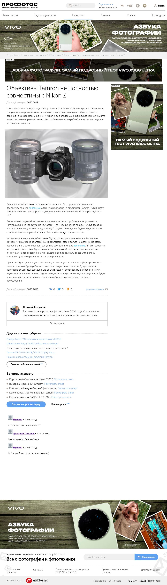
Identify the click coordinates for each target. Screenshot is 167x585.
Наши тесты (10, 15)
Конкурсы (158, 15)
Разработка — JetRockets (107, 580)
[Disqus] (57, 454)
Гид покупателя (45, 15)
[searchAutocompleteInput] (82, 5)
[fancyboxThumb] (56, 163)
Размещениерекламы (14, 571)
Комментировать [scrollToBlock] (95, 289)
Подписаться (148, 557)
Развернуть (56, 323)
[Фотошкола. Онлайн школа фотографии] (37, 580)
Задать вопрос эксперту (26, 404)
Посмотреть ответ (64, 379)
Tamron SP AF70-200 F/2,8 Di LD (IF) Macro (31, 352)
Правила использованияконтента (115, 571)
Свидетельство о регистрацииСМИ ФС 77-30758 (72, 571)
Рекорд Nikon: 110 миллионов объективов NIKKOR (34, 339)
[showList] (26, 364)
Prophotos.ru (153, 580)
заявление (35, 208)
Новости (78, 15)
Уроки (131, 15)
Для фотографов (150, 569)
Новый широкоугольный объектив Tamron (30, 357)
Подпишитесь (106, 4)
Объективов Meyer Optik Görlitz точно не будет (33, 343)
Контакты (38, 569)
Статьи (105, 15)
